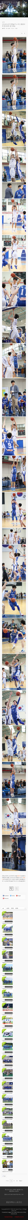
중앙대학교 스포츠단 (11, 2)
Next (20, 1180)
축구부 (16, 908)
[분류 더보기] (25, 908)
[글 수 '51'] (3, 908)
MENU (24, 2)
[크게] (22, 33)
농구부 (8, 908)
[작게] (24, 33)
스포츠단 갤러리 (14, 13)
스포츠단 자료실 (14, 9)
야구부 (12, 908)
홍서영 (3, 28)
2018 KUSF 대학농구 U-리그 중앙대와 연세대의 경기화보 (13, 25)
